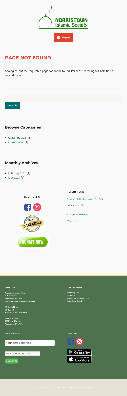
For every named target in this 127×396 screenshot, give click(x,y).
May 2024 (14, 177)
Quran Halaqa (17, 137)
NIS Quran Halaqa (77, 214)
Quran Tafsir (16, 142)
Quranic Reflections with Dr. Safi (85, 199)
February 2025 (17, 173)
